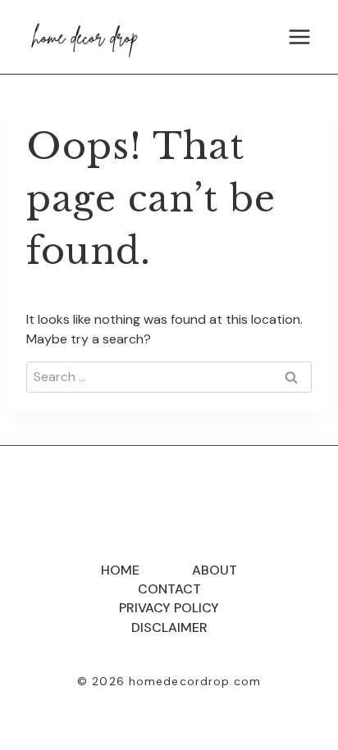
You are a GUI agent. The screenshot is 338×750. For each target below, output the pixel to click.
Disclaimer (169, 627)
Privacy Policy (169, 607)
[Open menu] (299, 36)
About (214, 570)
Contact (169, 589)
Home (120, 570)
